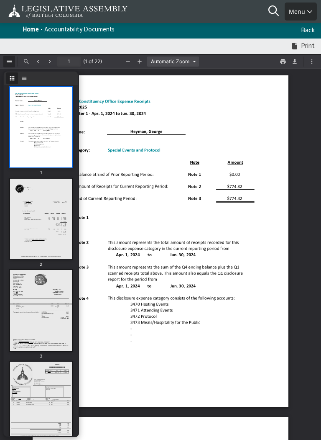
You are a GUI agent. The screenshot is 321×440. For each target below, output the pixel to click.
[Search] (276, 11)
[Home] (33, 11)
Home (31, 30)
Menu (298, 11)
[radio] (12, 78)
